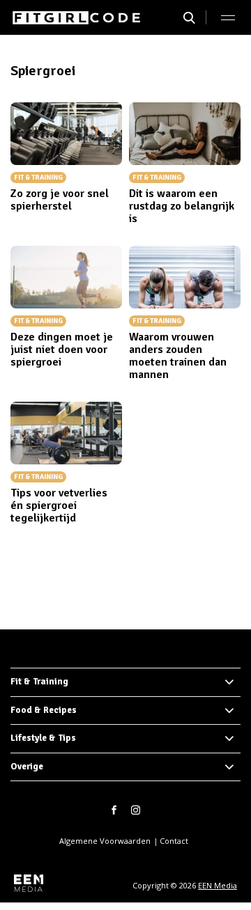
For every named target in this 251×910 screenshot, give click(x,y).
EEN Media (217, 885)
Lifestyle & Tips (43, 738)
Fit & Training (39, 681)
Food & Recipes (43, 710)
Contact (174, 841)
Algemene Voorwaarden (105, 841)
